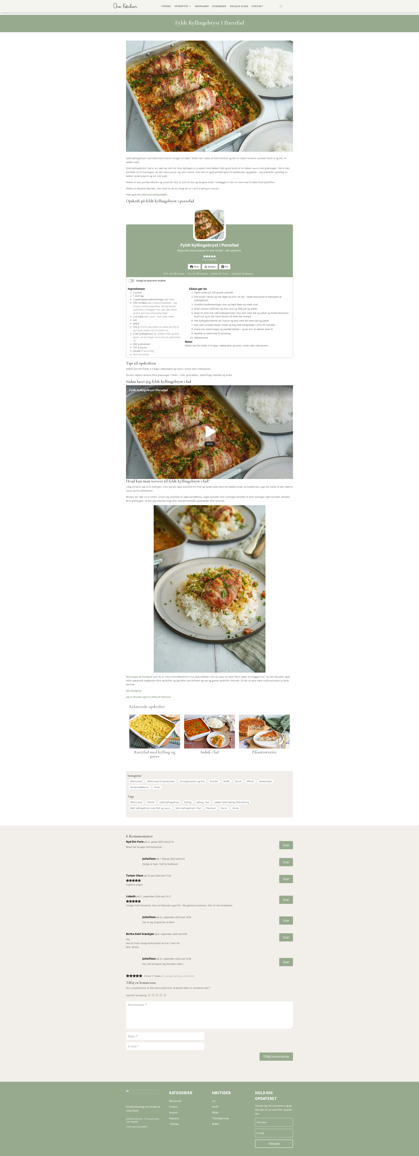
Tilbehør (174, 1124)
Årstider (214, 781)
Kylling (187, 802)
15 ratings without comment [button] (177, 976)
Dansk (238, 781)
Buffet (226, 781)
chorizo (144, 326)
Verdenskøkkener (139, 787)
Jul (213, 1101)
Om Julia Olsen (239, 6)
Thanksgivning (220, 1118)
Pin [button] (226, 266)
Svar (286, 845)
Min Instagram (134, 690)
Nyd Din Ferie (135, 841)
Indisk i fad (209, 752)
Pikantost (211, 808)
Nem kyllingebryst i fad (188, 808)
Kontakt (257, 6)
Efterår (250, 781)
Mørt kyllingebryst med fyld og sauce (150, 808)
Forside (166, 6)
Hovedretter (265, 781)
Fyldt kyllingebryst (169, 802)
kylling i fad (202, 802)
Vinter (157, 787)
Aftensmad (136, 781)
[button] (204, 256)
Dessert (173, 1112)
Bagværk (174, 1118)
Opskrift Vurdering (136, 995)
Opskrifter (181, 6)
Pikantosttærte (264, 752)
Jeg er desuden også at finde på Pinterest (148, 696)
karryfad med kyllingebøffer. (152, 194)
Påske (215, 1112)
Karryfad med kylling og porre (154, 754)
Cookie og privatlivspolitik (136, 1126)
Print (196, 266)
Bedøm (211, 266)
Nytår (215, 1106)
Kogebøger (219, 6)
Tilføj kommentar (276, 1056)
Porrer (224, 808)
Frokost (173, 1106)
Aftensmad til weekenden (161, 781)
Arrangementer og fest (192, 781)
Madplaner (202, 6)
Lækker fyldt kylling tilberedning (231, 802)
